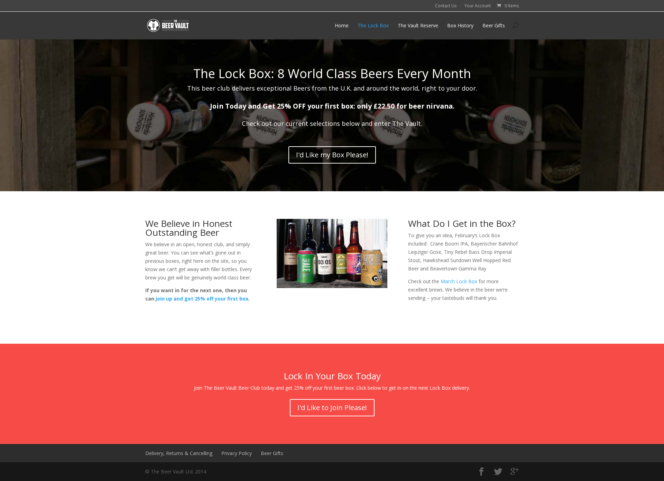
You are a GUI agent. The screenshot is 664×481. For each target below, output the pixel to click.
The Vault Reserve (418, 25)
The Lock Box (373, 25)
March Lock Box (459, 281)
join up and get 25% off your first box (202, 298)
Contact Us (445, 6)
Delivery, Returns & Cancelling (178, 453)
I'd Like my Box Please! (332, 154)
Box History (460, 25)
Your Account (477, 6)
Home (342, 25)
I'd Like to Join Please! (332, 407)
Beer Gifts (493, 25)
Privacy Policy (236, 453)
